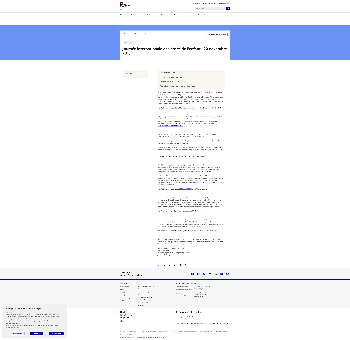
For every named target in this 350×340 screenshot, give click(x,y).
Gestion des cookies (164, 331)
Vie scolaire (165, 15)
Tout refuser (37, 333)
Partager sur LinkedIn (174, 265)
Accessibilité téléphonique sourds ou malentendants (213, 331)
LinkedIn (210, 274)
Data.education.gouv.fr (182, 286)
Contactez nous (194, 317)
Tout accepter (56, 333)
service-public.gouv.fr (198, 323)
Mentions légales (132, 331)
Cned (121, 295)
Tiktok (204, 274)
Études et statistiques (209, 4)
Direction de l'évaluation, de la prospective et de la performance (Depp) (202, 288)
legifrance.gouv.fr (182, 323)
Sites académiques (143, 302)
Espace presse (196, 4)
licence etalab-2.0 (157, 337)
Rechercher (228, 8)
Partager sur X (164, 265)
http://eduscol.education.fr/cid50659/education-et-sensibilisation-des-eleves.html (186, 231)
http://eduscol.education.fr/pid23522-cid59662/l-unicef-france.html (181, 189)
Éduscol (122, 289)
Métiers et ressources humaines (183, 15)
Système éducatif (136, 15)
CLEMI (122, 301)
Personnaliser (17, 333)
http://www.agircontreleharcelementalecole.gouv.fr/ (176, 211)
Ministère (123, 15)
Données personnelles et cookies (148, 331)
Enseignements (151, 15)
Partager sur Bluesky (169, 265)
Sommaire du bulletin (218, 34)
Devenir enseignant (125, 286)
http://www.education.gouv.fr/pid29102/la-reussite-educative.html (181, 156)
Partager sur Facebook (159, 265)
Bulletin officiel (202, 15)
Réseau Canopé (124, 298)
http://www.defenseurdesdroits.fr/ (169, 125)
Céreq (139, 305)
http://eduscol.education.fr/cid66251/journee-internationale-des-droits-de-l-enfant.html (188, 108)
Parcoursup (223, 4)
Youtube (221, 274)
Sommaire (129, 73)
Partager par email (180, 265)
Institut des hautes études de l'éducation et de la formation (146, 292)
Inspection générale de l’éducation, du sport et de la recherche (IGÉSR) (201, 294)
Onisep (122, 292)
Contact (122, 331)
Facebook (198, 274)
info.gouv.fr (212, 323)
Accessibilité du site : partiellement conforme (185, 331)
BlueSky (227, 274)
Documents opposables (126, 334)
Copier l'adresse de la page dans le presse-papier (185, 265)
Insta (192, 274)
